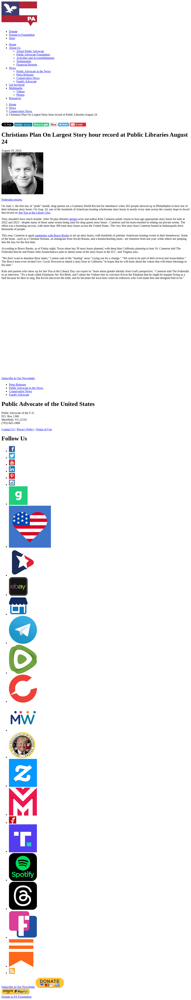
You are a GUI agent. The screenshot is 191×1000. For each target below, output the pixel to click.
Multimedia (15, 88)
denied (73, 219)
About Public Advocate (30, 51)
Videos (20, 91)
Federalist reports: (11, 199)
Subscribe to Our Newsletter (18, 378)
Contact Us (8, 429)
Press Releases (25, 74)
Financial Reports (26, 64)
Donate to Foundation (22, 34)
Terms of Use (44, 429)
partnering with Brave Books (52, 235)
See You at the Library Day (34, 212)
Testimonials (23, 61)
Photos (20, 94)
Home (12, 44)
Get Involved (16, 84)
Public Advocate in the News (33, 71)
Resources (15, 98)
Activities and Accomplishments (35, 57)
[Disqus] (95, 329)
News (12, 68)
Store (12, 38)
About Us (15, 47)
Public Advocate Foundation (33, 54)
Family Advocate (26, 81)
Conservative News (28, 78)
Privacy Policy (25, 429)
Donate (13, 31)
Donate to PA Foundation (16, 996)
